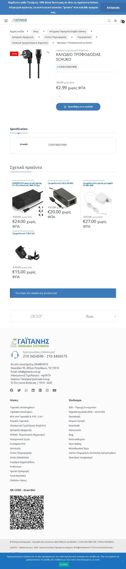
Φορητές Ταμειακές (19, 420)
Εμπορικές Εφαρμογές (22, 37)
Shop (35, 31)
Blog (71, 434)
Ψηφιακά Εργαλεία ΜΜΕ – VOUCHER (87, 411)
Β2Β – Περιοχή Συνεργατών (82, 407)
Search (109, 21)
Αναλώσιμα (15, 466)
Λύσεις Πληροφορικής (55, 37)
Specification (19, 129)
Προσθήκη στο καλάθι (80, 106)
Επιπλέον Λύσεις (18, 480)
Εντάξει (64, 564)
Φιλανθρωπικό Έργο (79, 448)
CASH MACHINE (58, 144)
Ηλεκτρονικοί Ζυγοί (20, 439)
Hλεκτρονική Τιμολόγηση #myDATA (28, 425)
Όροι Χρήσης (75, 443)
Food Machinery (18, 475)
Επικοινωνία (75, 430)
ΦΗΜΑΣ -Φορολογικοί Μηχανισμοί (27, 434)
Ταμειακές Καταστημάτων (22, 407)
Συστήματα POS (18, 443)
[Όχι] (122, 560)
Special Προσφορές (19, 471)
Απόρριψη (113, 7)
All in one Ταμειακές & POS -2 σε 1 (26, 416)
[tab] (19, 130)
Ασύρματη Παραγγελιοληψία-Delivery (67, 31)
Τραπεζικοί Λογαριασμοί (81, 457)
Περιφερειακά (84, 37)
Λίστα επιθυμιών (77, 439)
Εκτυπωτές (15, 448)
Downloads (74, 425)
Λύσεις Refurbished (19, 457)
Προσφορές (74, 416)
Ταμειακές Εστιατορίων (21, 411)
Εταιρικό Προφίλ (77, 420)
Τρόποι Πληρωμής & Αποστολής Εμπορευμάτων (92, 452)
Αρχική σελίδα (17, 31)
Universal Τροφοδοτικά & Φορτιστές (30, 42)
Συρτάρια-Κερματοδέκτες (22, 462)
